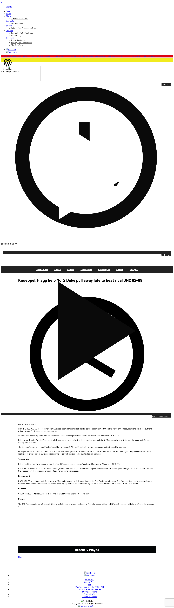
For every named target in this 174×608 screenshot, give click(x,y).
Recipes (134, 269)
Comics (70, 269)
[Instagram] (11, 52)
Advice (57, 269)
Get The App (166, 255)
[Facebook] (11, 49)
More (20, 557)
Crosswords (86, 269)
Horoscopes (104, 269)
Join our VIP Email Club (161, 416)
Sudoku (119, 269)
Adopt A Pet (42, 269)
